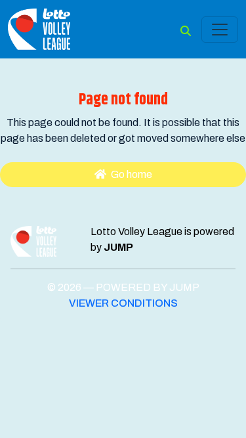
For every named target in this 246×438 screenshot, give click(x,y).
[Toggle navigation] (219, 29)
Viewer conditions (123, 303)
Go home (130, 174)
